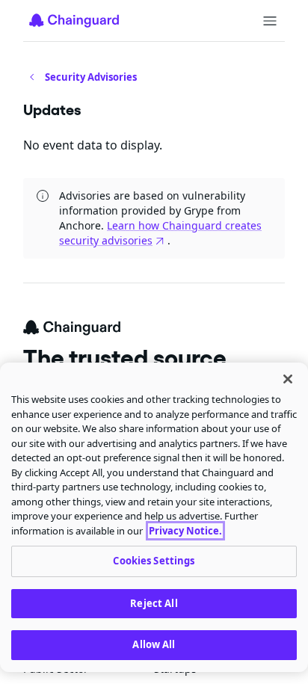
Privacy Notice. (185, 530)
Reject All (153, 603)
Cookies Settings (153, 560)
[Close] (287, 379)
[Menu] (270, 21)
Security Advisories (91, 77)
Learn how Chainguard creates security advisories (160, 232)
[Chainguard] (74, 20)
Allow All (153, 644)
